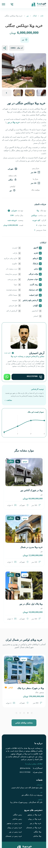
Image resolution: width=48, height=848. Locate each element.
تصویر (6, 93)
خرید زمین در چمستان (15, 824)
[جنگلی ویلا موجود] (24, 465)
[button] (31, 703)
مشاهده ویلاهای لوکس (24, 713)
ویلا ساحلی (37, 824)
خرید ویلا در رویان (35, 807)
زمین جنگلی (18, 803)
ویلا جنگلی (37, 820)
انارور (37, 683)
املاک (33, 16)
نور (27, 16)
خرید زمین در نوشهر (15, 811)
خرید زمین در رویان (16, 816)
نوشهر (42, 683)
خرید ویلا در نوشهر (35, 803)
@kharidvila (27, 756)
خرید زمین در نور (17, 820)
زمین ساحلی (18, 807)
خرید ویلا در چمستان (34, 816)
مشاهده (9, 391)
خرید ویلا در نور (36, 811)
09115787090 (33, 367)
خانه (40, 16)
